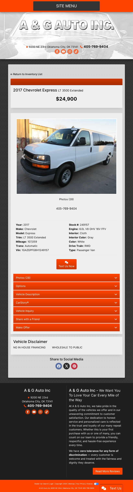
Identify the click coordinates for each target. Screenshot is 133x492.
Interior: (74, 233)
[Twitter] (66, 366)
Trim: (19, 237)
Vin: (18, 250)
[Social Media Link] (69, 51)
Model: (20, 233)
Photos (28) (66, 199)
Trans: (20, 245)
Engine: (74, 229)
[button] (23, 156)
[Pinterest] (74, 366)
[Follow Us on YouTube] (63, 51)
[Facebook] (58, 366)
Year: (19, 224)
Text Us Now (66, 266)
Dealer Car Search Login (43, 484)
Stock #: (74, 224)
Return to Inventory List (27, 74)
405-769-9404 (96, 47)
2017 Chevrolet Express (48, 90)
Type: (72, 250)
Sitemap (71, 484)
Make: (20, 229)
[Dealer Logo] (66, 29)
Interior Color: (78, 237)
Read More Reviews (108, 471)
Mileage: (21, 241)
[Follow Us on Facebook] (57, 51)
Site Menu (66, 6)
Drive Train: (76, 245)
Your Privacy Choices (84, 484)
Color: (73, 241)
